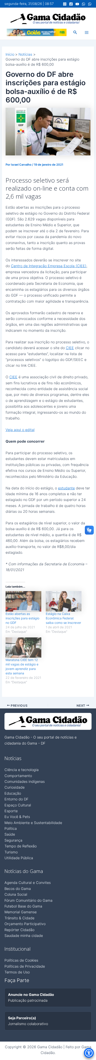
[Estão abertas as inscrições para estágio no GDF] (23, 601)
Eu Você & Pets (17, 816)
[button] (75, 32)
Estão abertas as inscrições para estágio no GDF (22, 618)
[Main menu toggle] (87, 32)
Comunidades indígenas (24, 781)
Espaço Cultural (17, 805)
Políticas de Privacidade (24, 966)
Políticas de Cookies (21, 960)
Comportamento (18, 775)
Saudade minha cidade (23, 935)
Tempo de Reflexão (20, 846)
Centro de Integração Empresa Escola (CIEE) (48, 266)
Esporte (11, 811)
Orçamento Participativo (25, 924)
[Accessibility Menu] (89, 1053)
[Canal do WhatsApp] (83, 4)
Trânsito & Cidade (19, 918)
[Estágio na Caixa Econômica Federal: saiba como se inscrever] (63, 601)
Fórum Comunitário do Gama (28, 900)
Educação (12, 793)
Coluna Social (15, 894)
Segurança (13, 840)
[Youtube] (77, 4)
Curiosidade (14, 787)
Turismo (11, 852)
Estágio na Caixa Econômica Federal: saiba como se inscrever (63, 618)
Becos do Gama (17, 888)
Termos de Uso (17, 972)
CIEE (70, 348)
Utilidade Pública (18, 858)
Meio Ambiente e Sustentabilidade (33, 822)
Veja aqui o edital (20, 429)
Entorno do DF (16, 799)
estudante (66, 488)
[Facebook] (71, 4)
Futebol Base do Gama (23, 906)
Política (10, 828)
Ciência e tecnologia (21, 769)
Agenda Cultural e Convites (27, 882)
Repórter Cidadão (19, 930)
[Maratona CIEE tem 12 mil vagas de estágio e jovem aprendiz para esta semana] (23, 647)
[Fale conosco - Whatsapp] (90, 4)
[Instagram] (65, 4)
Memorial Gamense (20, 912)
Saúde (9, 834)
